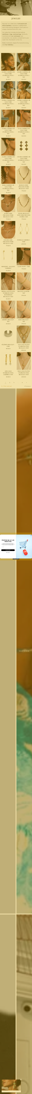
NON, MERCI (8, 552)
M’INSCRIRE (8, 550)
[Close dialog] (31, 535)
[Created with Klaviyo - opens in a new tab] (16, 559)
